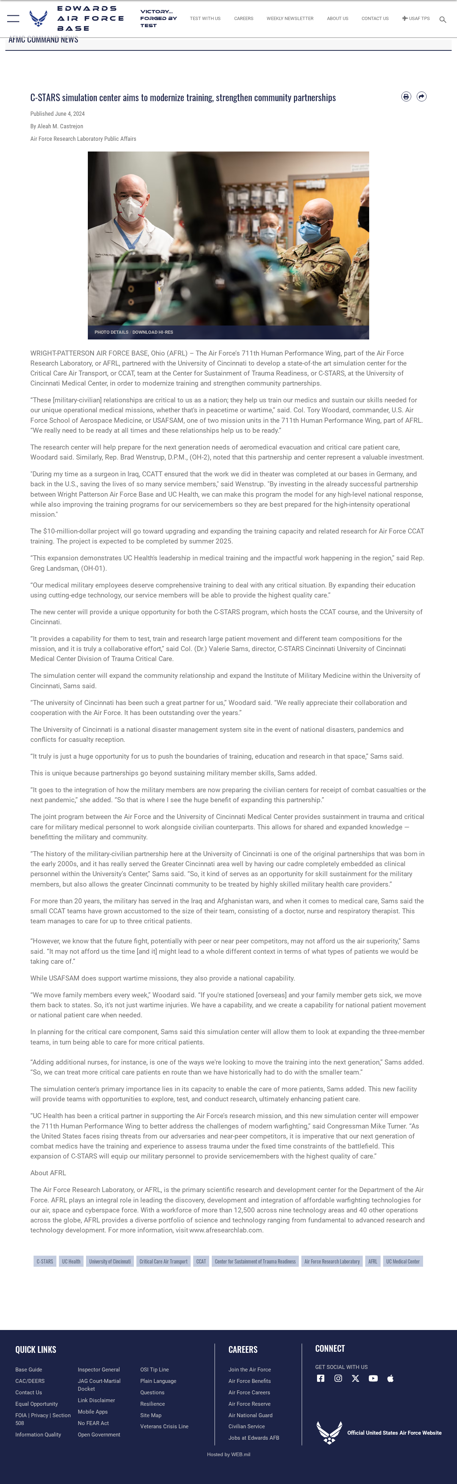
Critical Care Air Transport (163, 1261)
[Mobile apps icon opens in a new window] (390, 1378)
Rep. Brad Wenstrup (135, 457)
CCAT (201, 1261)
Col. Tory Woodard (321, 410)
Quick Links (35, 1349)
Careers (242, 1349)
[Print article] (406, 96)
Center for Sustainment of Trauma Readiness (240, 373)
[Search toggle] (444, 18)
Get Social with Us (341, 1367)
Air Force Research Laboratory (332, 1261)
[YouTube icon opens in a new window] (373, 1378)
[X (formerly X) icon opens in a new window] (355, 1378)
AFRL (372, 1261)
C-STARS (45, 1261)
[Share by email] (422, 96)
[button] (11, 19)
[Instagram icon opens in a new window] (338, 1378)
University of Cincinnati (110, 1261)
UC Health (71, 1261)
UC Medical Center (403, 1261)
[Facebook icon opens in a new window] (320, 1378)
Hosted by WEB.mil (228, 1454)
